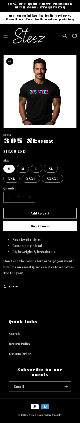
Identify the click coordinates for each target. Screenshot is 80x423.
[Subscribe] (66, 386)
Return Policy (19, 343)
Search (14, 333)
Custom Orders (20, 353)
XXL (11, 178)
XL (51, 168)
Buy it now (40, 226)
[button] (5, 36)
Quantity (9, 188)
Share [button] (13, 286)
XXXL (31, 178)
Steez (32, 414)
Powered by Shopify (49, 414)
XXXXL (52, 178)
